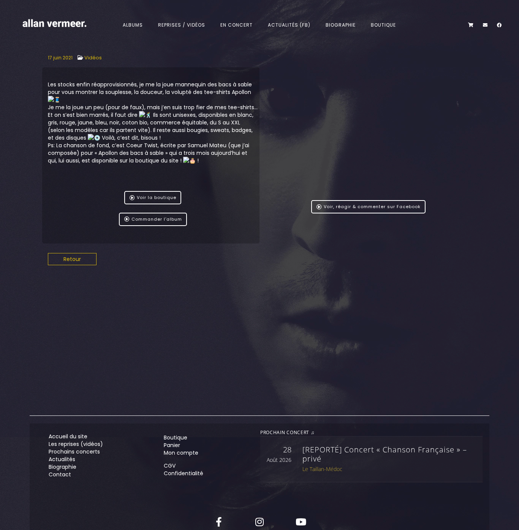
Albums (133, 25)
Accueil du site (68, 436)
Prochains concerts (74, 451)
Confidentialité (183, 473)
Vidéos (93, 57)
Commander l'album (156, 219)
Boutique (383, 25)
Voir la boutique (156, 197)
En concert (237, 25)
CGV (170, 466)
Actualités (62, 459)
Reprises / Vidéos (182, 25)
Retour (72, 259)
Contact (60, 474)
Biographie (341, 25)
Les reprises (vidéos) (76, 444)
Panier (172, 445)
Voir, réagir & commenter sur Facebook (372, 207)
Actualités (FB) (289, 25)
